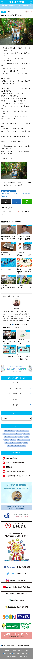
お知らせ (16, 399)
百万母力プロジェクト (16, 394)
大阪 (21, 436)
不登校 (8, 436)
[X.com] (8, 324)
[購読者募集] (16, 462)
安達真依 (30, 11)
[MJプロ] (16, 467)
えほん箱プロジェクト (23, 430)
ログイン (19, 211)
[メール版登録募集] (16, 471)
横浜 (7, 439)
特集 (9, 442)
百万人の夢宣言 (17, 442)
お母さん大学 (16, 2)
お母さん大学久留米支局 (9, 193)
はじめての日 (9, 433)
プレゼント (18, 433)
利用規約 (13, 650)
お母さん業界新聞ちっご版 (23, 193)
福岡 (26, 442)
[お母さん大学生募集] (16, 458)
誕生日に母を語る (21, 445)
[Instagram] (23, 324)
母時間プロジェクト (24, 439)
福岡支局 (4, 11)
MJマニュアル (16, 653)
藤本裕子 (16, 405)
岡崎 (27, 436)
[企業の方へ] (16, 476)
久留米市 (5, 196)
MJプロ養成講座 (10, 430)
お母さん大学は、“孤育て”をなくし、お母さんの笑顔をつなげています (16, 6)
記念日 (11, 445)
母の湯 (13, 439)
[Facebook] (15, 324)
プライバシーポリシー (23, 650)
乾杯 (15, 436)
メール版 (27, 433)
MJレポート (13, 191)
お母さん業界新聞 (15, 388)
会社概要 (7, 650)
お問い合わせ (7, 653)
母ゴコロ (16, 382)
